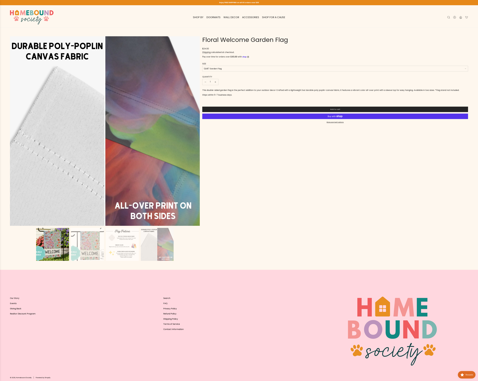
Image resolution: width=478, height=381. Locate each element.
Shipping (206, 52)
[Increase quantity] (215, 82)
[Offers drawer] (461, 17)
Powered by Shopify (43, 378)
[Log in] (455, 17)
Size (204, 63)
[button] (12, 131)
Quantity (207, 76)
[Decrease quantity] (205, 82)
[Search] (449, 17)
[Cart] (467, 17)
